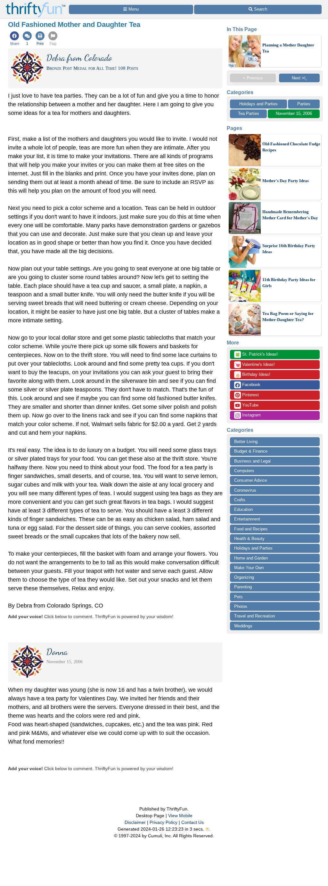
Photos (240, 606)
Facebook (250, 384)
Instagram (251, 415)
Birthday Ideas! (252, 375)
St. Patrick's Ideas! (256, 355)
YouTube (249, 405)
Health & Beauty (249, 538)
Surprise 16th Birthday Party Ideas (288, 248)
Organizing (244, 577)
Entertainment (247, 519)
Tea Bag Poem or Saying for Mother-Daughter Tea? (288, 316)
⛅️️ (208, 829)
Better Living (246, 441)
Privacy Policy (163, 822)
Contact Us (192, 822)
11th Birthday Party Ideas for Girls (289, 282)
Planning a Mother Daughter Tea (288, 48)
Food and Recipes (251, 529)
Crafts (239, 499)
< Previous (253, 78)
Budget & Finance (250, 451)
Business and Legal (252, 461)
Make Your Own (249, 567)
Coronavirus (245, 490)
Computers (244, 470)
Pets (238, 596)
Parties (303, 103)
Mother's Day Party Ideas (285, 180)
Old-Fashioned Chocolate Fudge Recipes (291, 147)
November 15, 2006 (294, 113)
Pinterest (250, 394)
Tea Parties (248, 113)
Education (243, 509)
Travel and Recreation (254, 616)
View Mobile (180, 815)
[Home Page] (35, 3)
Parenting (243, 586)
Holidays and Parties (258, 103)
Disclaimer (135, 822)
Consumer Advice (250, 480)
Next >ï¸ (299, 78)
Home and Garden (251, 558)
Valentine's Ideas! (255, 365)
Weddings (243, 626)
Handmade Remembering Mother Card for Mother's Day (290, 215)
